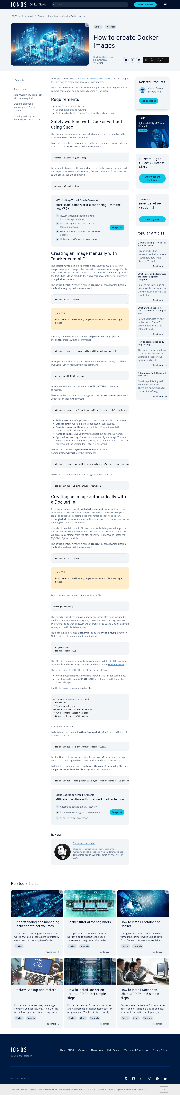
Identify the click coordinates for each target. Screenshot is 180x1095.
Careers (82, 1050)
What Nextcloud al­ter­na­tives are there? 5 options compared (152, 277)
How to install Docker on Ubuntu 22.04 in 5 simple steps (140, 994)
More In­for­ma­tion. (139, 1089)
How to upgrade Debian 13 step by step (151, 343)
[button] (152, 131)
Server (41, 16)
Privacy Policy (159, 1050)
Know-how (53, 16)
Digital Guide (28, 16)
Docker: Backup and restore (35, 990)
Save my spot (152, 219)
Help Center (113, 1050)
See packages (148, 100)
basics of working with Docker (96, 78)
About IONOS (67, 1050)
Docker (98, 26)
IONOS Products (145, 4)
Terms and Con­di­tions (136, 1050)
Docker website (116, 664)
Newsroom (97, 1050)
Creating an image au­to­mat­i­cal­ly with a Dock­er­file (27, 118)
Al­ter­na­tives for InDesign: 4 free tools (152, 374)
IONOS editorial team (103, 57)
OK (164, 1089)
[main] (90, 473)
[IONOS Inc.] (30, 1049)
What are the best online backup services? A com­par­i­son (152, 311)
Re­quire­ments (21, 89)
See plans (117, 227)
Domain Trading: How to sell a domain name (152, 244)
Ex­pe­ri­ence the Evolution (152, 178)
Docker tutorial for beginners (89, 922)
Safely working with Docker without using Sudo (28, 96)
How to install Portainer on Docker (141, 924)
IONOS (14, 16)
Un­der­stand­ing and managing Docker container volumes (36, 924)
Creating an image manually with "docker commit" (25, 107)
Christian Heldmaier (84, 843)
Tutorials (110, 26)
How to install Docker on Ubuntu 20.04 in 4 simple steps (86, 994)
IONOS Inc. (24, 1078)
